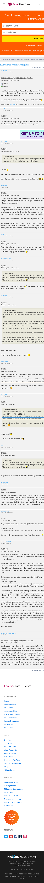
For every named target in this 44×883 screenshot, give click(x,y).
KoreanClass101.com (22, 866)
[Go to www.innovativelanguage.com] (22, 856)
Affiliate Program (10, 770)
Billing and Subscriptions (13, 789)
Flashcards (8, 708)
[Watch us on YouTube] (11, 836)
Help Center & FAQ (11, 782)
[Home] (20, 6)
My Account (8, 792)
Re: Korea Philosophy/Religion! (13, 640)
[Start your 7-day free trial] (11, 817)
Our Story (8, 743)
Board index (7, 59)
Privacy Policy (35, 50)
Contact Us (8, 806)
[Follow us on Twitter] (6, 836)
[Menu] (4, 4)
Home (6, 701)
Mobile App (8, 728)
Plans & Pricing (10, 753)
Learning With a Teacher (13, 802)
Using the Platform (11, 796)
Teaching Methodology (13, 799)
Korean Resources (11, 721)
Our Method (8, 740)
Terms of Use (27, 50)
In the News (8, 757)
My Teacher (8, 724)
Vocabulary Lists (10, 711)
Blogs (6, 767)
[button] (40, 4)
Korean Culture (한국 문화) (20, 59)
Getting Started (10, 786)
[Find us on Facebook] (15, 836)
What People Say (10, 750)
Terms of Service (32, 876)
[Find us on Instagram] (25, 836)
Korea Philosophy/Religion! (14, 64)
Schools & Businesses (12, 763)
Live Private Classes (12, 714)
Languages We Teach (12, 760)
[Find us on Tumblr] (20, 836)
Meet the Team (10, 747)
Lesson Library (10, 704)
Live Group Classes (11, 718)
